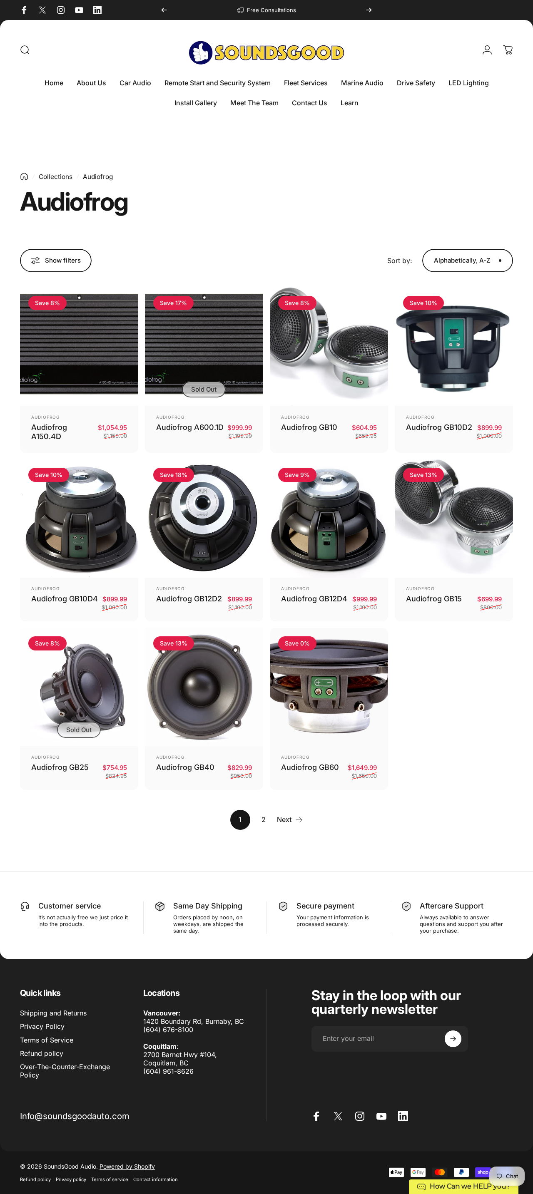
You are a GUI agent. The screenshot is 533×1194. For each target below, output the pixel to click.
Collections (55, 177)
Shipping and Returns (53, 1013)
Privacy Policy (42, 1026)
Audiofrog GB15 (434, 598)
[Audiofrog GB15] (454, 518)
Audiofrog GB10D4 (64, 598)
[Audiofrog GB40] (204, 687)
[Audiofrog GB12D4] (329, 518)
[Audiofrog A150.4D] (79, 347)
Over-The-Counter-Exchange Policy (65, 1070)
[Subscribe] (453, 1038)
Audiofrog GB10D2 (439, 427)
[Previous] (164, 10)
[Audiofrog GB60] (329, 687)
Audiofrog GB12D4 (314, 598)
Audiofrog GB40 (185, 767)
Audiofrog (45, 417)
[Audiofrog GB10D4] (79, 518)
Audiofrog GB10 (309, 427)
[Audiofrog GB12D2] (204, 518)
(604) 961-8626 (168, 1071)
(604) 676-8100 (168, 1029)
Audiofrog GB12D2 (189, 598)
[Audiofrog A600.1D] (204, 347)
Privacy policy (71, 1179)
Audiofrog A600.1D (190, 427)
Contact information (155, 1179)
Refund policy (41, 1053)
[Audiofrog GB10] (329, 347)
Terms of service (109, 1179)
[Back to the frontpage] (24, 176)
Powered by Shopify (127, 1166)
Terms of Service (46, 1039)
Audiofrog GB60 (310, 767)
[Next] (369, 10)
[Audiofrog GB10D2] (454, 347)
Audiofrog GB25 (60, 767)
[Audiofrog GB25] (79, 687)
